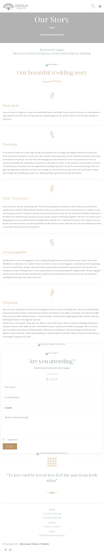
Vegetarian (12, 439)
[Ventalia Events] (15, 6)
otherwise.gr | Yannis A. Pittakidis (34, 543)
